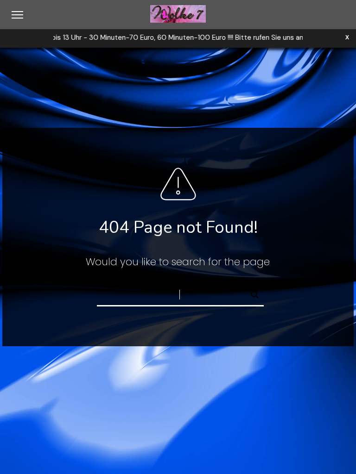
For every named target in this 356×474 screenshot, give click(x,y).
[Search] (250, 292)
